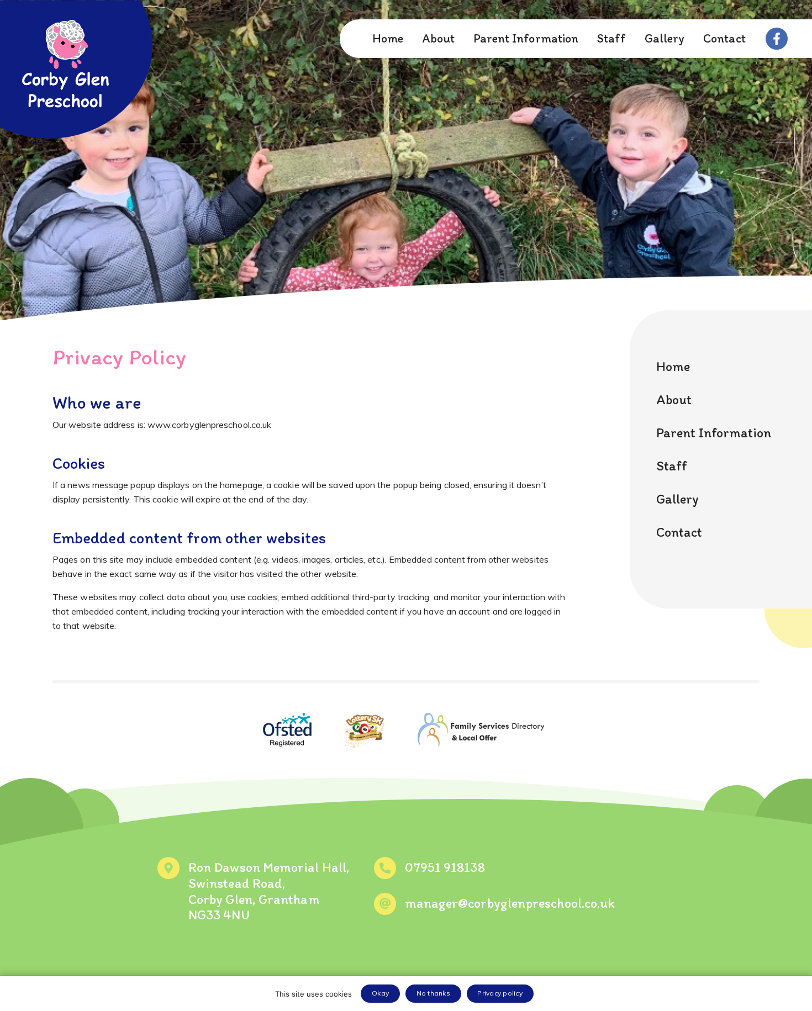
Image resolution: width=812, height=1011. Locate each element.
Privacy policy (500, 993)
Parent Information (525, 38)
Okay (380, 993)
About (438, 38)
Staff (611, 38)
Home (387, 38)
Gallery (665, 38)
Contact (724, 38)
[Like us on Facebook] (777, 39)
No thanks (433, 993)
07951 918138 (445, 867)
